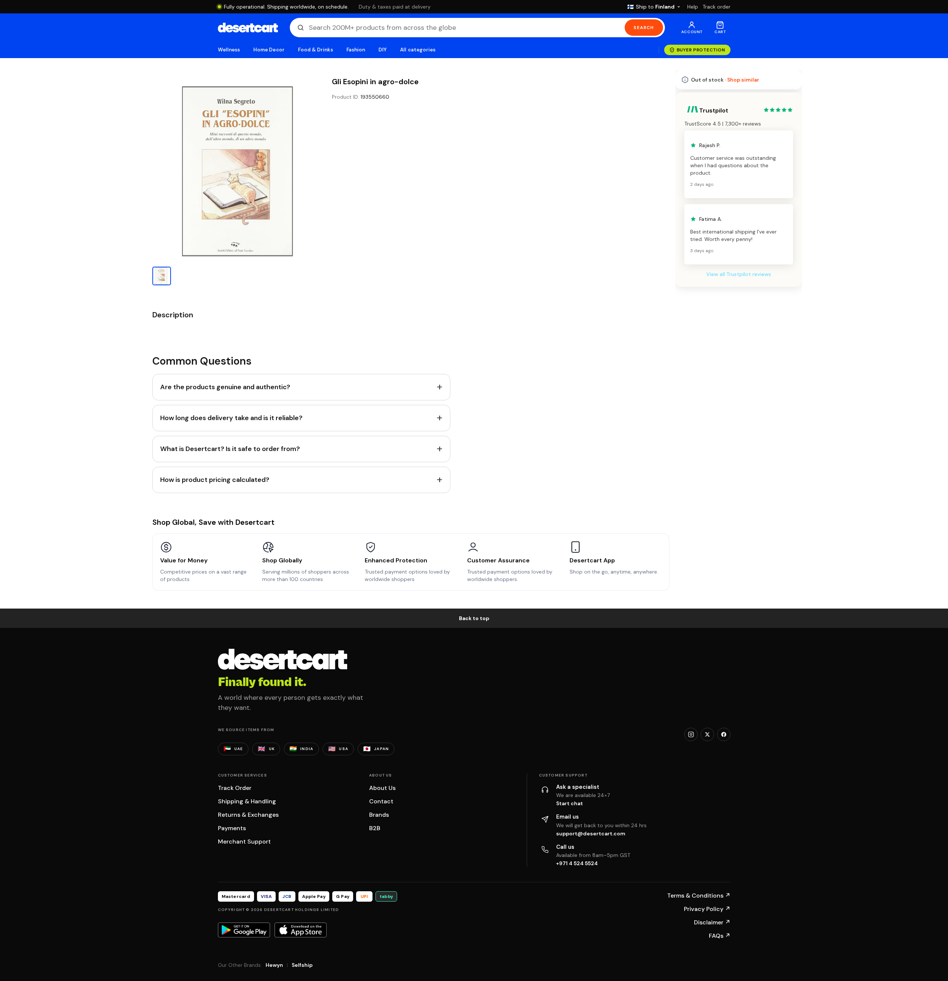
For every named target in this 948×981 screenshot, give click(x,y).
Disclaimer (712, 922)
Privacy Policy (707, 909)
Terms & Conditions (698, 895)
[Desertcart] (248, 27)
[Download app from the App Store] (301, 930)
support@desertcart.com (590, 833)
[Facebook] (723, 734)
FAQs (719, 936)
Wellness (229, 50)
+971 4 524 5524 (577, 863)
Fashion (355, 50)
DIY (382, 50)
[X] (707, 734)
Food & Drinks (315, 50)
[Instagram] (691, 734)
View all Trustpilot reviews (738, 274)
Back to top (474, 618)
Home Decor (269, 50)
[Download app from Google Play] (244, 930)
